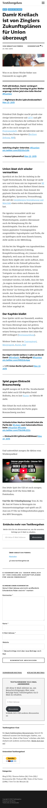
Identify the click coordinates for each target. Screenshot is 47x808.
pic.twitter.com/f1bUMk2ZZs (16, 430)
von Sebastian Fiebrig (13, 46)
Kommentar (8, 595)
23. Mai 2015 (8, 48)
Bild (24, 344)
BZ (43, 183)
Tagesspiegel (30, 341)
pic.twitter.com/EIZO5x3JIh (16, 150)
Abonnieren (37, 537)
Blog (5, 9)
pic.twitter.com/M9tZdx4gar (16, 360)
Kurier (18, 344)
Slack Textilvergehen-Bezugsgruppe (19, 733)
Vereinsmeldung (26, 334)
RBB (13, 137)
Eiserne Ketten (19, 776)
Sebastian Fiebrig (22, 552)
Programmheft (10, 130)
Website (6, 642)
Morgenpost (8, 344)
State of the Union (15, 9)
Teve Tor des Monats (17, 781)
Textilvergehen (12, 3)
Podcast (20, 779)
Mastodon (13, 556)
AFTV (30, 117)
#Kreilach (14, 357)
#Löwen (17, 425)
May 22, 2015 (9, 102)
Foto (31, 776)
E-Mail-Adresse (9, 633)
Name (5, 623)
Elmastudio (15, 803)
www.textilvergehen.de (20, 561)
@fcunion (12, 427)
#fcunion (7, 93)
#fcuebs (22, 427)
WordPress (12, 801)
